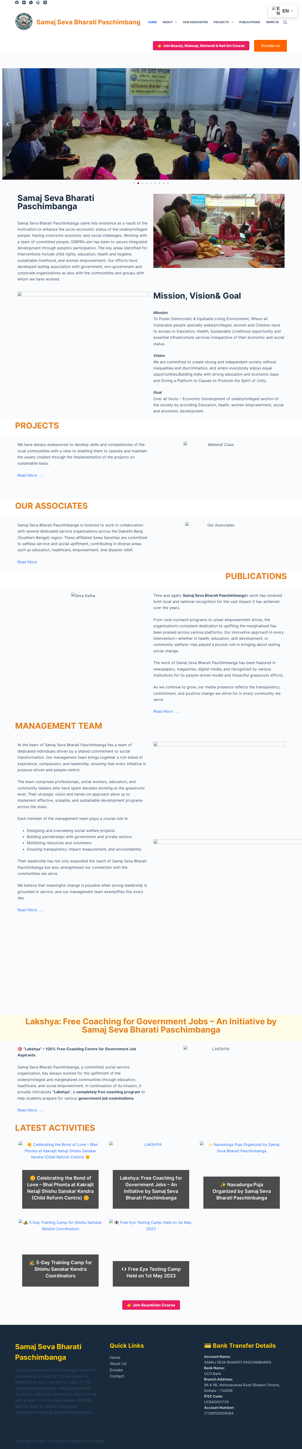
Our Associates (195, 22)
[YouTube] (24, 2)
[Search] (285, 22)
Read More (27, 561)
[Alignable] (38, 2)
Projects (221, 22)
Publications (249, 22)
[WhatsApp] (31, 2)
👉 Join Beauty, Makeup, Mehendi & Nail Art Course (201, 45)
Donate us (270, 45)
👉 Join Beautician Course (151, 1305)
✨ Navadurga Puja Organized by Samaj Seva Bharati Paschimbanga (242, 1191)
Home (152, 22)
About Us (118, 1363)
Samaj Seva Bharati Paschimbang (88, 22)
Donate (116, 1370)
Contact (117, 1376)
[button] (8, 124)
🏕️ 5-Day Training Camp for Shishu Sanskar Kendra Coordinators (60, 1269)
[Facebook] (17, 2)
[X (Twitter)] (45, 2)
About (168, 22)
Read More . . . (30, 475)
